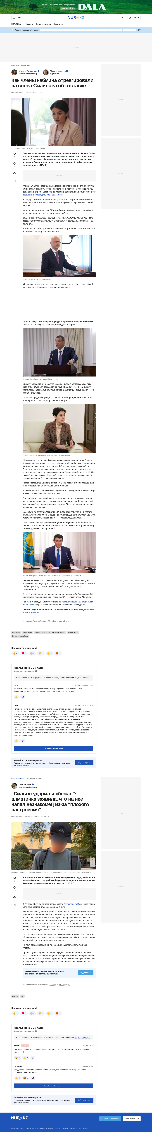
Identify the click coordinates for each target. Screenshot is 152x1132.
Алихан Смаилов (58, 632)
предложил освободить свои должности (43, 195)
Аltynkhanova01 (71, 904)
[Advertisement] (76, 47)
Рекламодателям (132, 1119)
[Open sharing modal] (14, 173)
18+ (22, 996)
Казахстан (30, 24)
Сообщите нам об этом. (59, 621)
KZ (123, 18)
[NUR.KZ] (76, 18)
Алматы (15, 996)
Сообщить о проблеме (109, 1119)
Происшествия (17, 779)
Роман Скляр (73, 632)
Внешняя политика (43, 24)
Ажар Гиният (27, 632)
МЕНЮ (19, 18)
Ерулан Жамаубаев (20, 636)
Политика (16, 24)
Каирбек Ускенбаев (42, 632)
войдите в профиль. (82, 678)
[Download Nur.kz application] (76, 7)
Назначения (58, 24)
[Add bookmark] (15, 181)
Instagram (86, 763)
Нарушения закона (34, 779)
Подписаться (86, 973)
